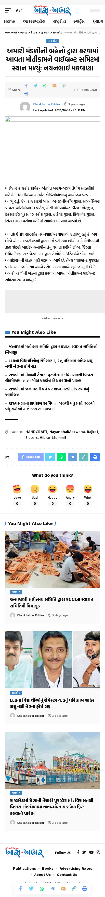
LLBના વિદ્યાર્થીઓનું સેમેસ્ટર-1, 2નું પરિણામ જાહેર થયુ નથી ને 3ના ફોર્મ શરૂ (48, 363)
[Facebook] (78, 852)
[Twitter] (84, 852)
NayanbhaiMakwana (67, 432)
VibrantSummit (53, 437)
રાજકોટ (52, 41)
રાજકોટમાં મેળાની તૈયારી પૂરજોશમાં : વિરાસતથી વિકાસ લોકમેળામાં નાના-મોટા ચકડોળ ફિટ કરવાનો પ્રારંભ (49, 378)
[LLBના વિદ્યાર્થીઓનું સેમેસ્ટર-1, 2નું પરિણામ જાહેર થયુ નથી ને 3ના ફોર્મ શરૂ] (52, 659)
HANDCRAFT (36, 432)
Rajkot (92, 432)
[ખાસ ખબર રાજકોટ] (53, 10)
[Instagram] (98, 852)
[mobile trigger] (9, 10)
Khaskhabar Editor (46, 104)
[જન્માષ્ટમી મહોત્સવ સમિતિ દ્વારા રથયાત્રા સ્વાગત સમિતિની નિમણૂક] (52, 559)
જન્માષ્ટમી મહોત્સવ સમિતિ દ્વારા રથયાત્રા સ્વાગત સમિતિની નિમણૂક (51, 349)
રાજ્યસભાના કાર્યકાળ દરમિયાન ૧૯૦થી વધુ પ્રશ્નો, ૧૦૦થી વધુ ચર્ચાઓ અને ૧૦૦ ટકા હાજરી (50, 406)
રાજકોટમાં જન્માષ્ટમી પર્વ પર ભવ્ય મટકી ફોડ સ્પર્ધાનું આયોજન (47, 392)
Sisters (31, 437)
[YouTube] (91, 852)
